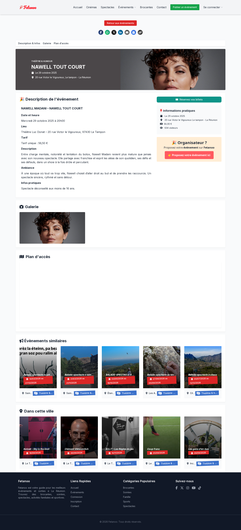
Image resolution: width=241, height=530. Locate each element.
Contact (161, 7)
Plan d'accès (61, 43)
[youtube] (194, 488)
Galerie (47, 43)
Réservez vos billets (191, 99)
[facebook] (177, 488)
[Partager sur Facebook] (100, 32)
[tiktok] (199, 488)
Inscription (76, 501)
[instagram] (187, 488)
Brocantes (146, 7)
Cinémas (91, 7)
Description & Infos (29, 43)
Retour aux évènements (120, 23)
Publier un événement (185, 7)
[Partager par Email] (127, 32)
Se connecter (211, 7)
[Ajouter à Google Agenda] (133, 32)
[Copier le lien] (140, 32)
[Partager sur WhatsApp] (107, 32)
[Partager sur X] (113, 32)
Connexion (76, 496)
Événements (125, 7)
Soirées (127, 492)
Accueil (77, 7)
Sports (126, 501)
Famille (127, 496)
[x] (182, 488)
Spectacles (107, 7)
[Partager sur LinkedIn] (120, 32)
